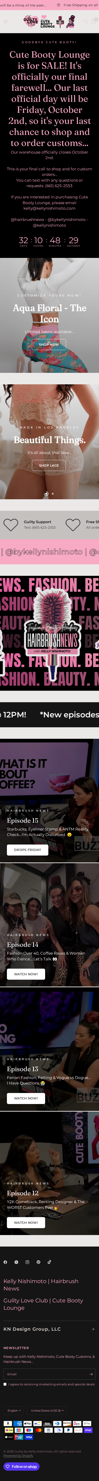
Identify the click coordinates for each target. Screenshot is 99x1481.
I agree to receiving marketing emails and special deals (51, 1384)
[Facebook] (8, 1262)
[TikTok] (53, 1262)
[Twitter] (20, 1262)
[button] (49, 344)
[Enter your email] (91, 1374)
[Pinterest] (42, 1262)
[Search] (86, 21)
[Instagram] (31, 1262)
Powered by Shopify (18, 1455)
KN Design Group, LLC (32, 1329)
